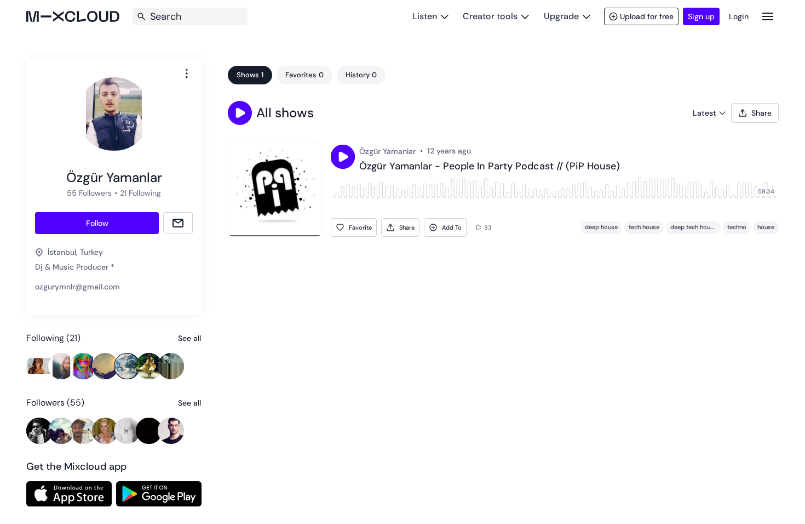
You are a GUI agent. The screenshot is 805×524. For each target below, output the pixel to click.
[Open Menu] (767, 16)
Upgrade (561, 16)
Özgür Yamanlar (387, 151)
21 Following (140, 193)
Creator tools (490, 16)
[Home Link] (72, 16)
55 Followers (89, 193)
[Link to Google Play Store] (159, 493)
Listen (424, 16)
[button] (240, 113)
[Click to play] (343, 157)
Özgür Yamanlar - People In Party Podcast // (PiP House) (489, 166)
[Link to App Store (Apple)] (69, 493)
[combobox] (187, 73)
